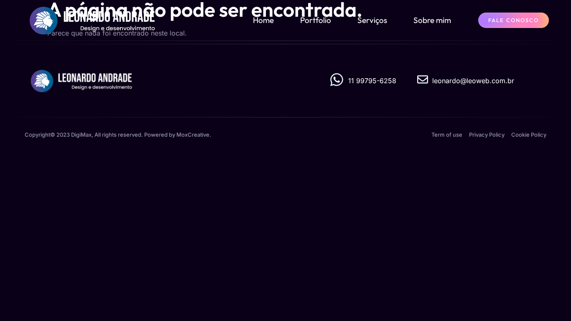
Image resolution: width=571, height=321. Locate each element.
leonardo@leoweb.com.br (473, 80)
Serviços (372, 20)
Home (263, 20)
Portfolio (315, 20)
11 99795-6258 (372, 80)
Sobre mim (432, 20)
